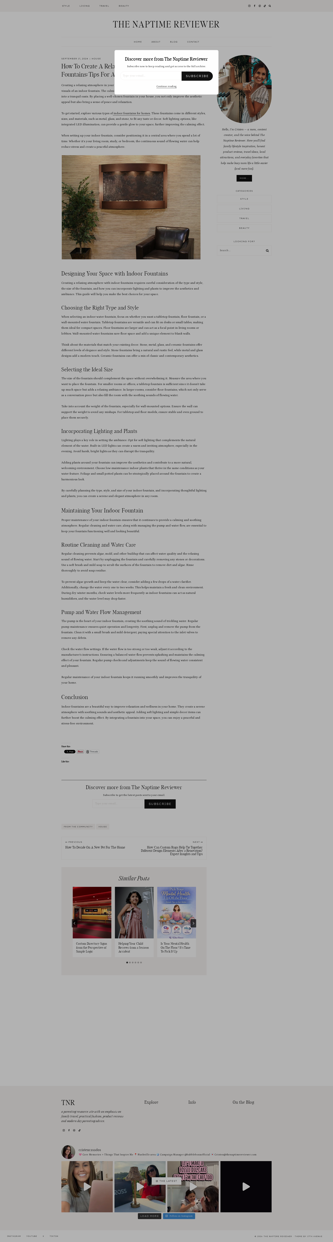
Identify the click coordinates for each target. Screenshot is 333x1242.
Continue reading (166, 86)
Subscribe (197, 76)
